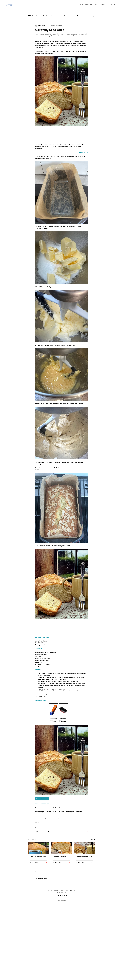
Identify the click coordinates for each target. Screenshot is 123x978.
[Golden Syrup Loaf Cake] (84, 848)
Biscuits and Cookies (50, 16)
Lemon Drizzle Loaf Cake (38, 857)
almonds (38, 819)
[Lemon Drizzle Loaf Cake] (38, 848)
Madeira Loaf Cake (59, 857)
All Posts (31, 16)
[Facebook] (60, 895)
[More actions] (87, 26)
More (78, 16)
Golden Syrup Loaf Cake (84, 857)
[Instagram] (64, 895)
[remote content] (61, 135)
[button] (93, 16)
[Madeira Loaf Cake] (61, 848)
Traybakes (63, 16)
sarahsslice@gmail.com (61, 892)
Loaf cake (45, 819)
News (38, 16)
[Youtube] (58, 895)
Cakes (72, 16)
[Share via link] (36, 827)
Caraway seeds (55, 819)
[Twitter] (62, 895)
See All (93, 839)
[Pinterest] (67, 895)
